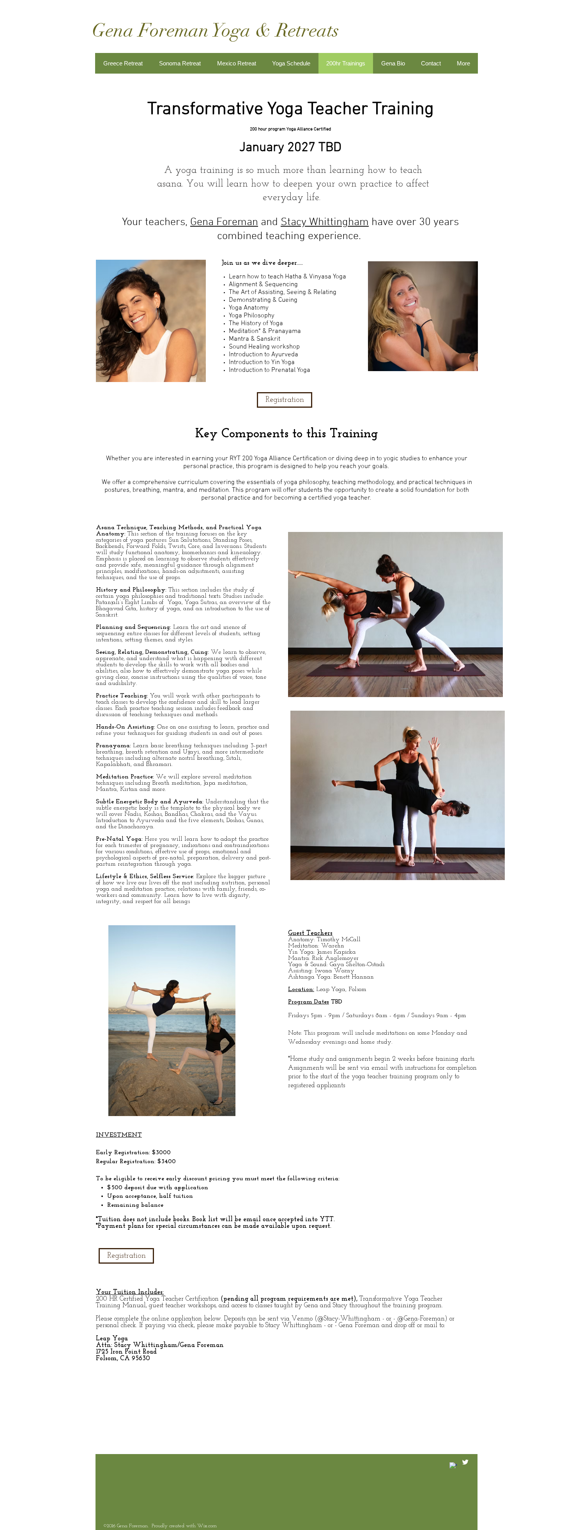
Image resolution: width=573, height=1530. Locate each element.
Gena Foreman (224, 222)
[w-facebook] (453, 1466)
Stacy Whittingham (325, 222)
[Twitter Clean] (465, 1462)
